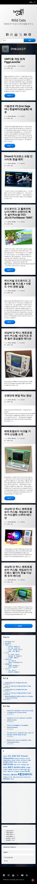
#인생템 (22, 771)
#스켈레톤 (28, 767)
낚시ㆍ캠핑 (11, 660)
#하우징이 (6, 779)
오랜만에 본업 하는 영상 (17, 395)
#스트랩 (5, 769)
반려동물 (7, 664)
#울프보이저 (10, 771)
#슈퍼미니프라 (19, 767)
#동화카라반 (25, 762)
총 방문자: (8, 840)
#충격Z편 (14, 774)
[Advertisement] (18, 803)
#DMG (14, 756)
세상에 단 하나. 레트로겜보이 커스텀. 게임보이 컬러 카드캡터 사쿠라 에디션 (18, 513)
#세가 (10, 767)
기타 (6, 668)
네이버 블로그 (8, 641)
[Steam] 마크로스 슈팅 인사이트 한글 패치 (18, 158)
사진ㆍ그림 (11, 670)
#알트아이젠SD (23, 769)
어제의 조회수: (9, 834)
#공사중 (13, 760)
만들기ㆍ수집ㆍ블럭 (13, 651)
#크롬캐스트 (6, 777)
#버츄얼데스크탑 (25, 764)
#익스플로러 (16, 771)
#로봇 (15, 764)
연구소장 (23, 66)
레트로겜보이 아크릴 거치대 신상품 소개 (17, 433)
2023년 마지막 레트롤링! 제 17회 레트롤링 (17, 725)
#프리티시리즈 (27, 777)
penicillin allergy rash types (20, 734)
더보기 (11, 95)
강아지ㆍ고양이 (12, 667)
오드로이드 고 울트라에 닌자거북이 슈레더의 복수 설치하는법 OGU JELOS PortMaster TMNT (18, 213)
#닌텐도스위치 (8, 762)
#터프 (11, 777)
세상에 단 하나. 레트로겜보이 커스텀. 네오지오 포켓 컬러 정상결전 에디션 (18, 335)
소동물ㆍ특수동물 (12, 665)
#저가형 (27, 771)
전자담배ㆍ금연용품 (13, 672)
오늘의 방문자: (9, 832)
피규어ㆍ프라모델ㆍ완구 (14, 649)
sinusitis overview (22, 712)
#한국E (12, 779)
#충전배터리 (25, 774)
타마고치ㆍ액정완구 (13, 646)
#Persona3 (24, 756)
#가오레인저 (22, 758)
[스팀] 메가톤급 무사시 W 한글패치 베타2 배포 (16, 682)
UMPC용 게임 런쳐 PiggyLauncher (14, 60)
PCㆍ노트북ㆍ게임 (8, 68)
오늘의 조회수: (9, 831)
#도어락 (19, 762)
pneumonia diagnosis (12, 727)
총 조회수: (8, 838)
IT (5, 653)
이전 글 (20, 626)
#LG (18, 756)
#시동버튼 (10, 769)
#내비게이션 (24, 760)
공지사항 (7, 643)
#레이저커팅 (8, 764)
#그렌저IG (18, 760)
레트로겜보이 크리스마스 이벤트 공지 (16, 718)
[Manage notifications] (32, 880)
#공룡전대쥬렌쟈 (7, 760)
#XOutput (17, 758)
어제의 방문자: (9, 836)
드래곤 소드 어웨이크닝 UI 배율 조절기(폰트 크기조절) (18, 686)
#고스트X (28, 758)
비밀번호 (5, 852)
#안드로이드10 (16, 769)
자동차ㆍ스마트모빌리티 (14, 662)
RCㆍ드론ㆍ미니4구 (13, 648)
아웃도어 (7, 659)
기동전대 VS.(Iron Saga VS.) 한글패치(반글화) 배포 (18, 109)
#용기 (29, 769)
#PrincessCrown (8, 758)
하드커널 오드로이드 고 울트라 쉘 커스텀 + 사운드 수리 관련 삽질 (17, 283)
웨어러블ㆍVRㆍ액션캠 (13, 656)
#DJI (9, 756)
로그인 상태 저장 (8, 857)
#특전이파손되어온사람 (18, 777)
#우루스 (5, 771)
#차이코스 (6, 774)
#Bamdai (5, 756)
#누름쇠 (29, 760)
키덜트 (6, 645)
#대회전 (15, 762)
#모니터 (19, 764)
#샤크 (5, 767)
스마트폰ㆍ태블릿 (12, 657)
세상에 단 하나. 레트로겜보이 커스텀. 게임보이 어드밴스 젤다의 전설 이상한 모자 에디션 (18, 571)
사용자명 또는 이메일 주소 (9, 847)
